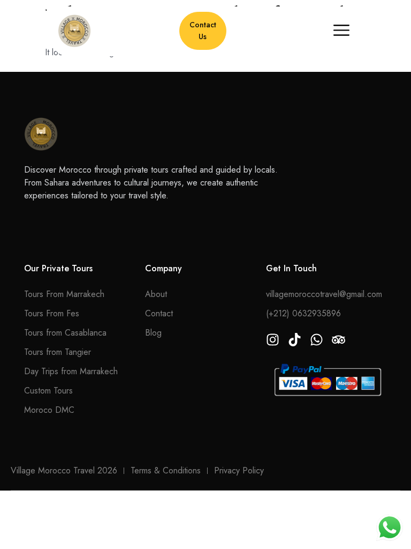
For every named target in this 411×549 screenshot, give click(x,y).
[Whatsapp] (316, 339)
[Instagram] (272, 339)
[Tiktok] (294, 339)
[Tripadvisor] (338, 339)
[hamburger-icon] (341, 31)
